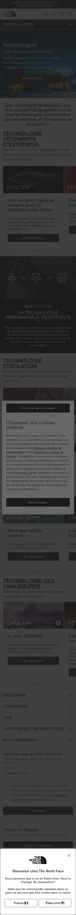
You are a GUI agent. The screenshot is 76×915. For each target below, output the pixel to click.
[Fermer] (69, 855)
